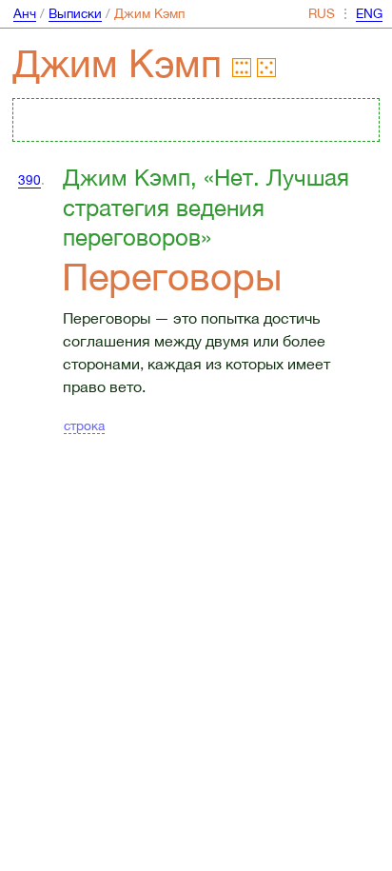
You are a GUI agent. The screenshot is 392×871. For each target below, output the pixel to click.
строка (84, 425)
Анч (24, 13)
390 (29, 180)
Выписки (75, 13)
